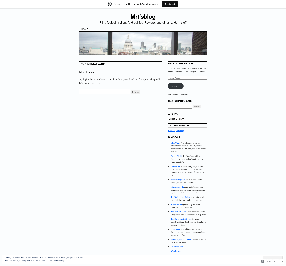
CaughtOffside (176, 156)
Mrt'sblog (143, 16)
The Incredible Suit (178, 211)
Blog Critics (175, 142)
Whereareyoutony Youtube (181, 239)
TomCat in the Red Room (181, 219)
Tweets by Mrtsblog (176, 130)
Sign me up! (176, 86)
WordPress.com (177, 246)
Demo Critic (176, 166)
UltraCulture (176, 229)
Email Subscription (180, 63)
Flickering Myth (177, 186)
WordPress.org (177, 251)
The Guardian (176, 204)
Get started (169, 4)
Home (84, 29)
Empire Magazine (178, 179)
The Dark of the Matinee (180, 197)
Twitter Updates (179, 125)
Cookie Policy (58, 260)
